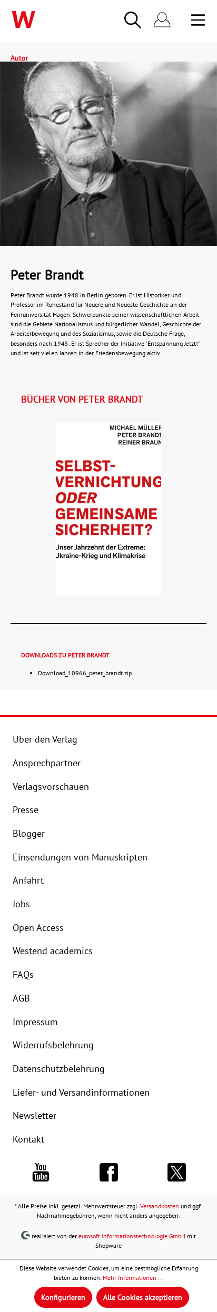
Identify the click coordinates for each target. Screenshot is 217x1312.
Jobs (21, 903)
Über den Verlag (45, 739)
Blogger (29, 833)
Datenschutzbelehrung (59, 1068)
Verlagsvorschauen (51, 786)
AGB (21, 997)
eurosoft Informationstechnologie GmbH (131, 1235)
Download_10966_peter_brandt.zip (85, 673)
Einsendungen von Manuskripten (80, 856)
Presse (25, 809)
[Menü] (198, 20)
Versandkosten (159, 1206)
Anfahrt (28, 880)
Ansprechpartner (47, 762)
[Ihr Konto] (162, 20)
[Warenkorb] (183, 20)
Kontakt (28, 1139)
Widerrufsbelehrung (53, 1044)
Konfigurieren (63, 1297)
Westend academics (53, 950)
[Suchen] (132, 20)
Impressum (35, 1021)
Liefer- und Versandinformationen (81, 1092)
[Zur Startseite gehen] (44, 19)
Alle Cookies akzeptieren (142, 1297)
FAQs (23, 974)
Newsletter (34, 1115)
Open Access (38, 927)
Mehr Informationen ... (133, 1277)
